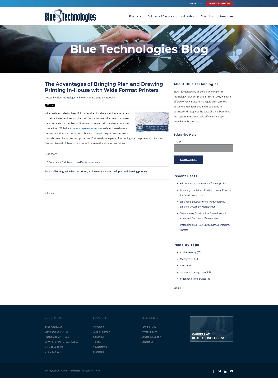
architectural (110, 171)
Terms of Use (148, 326)
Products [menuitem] (135, 16)
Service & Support (151, 336)
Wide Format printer (76, 171)
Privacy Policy (149, 331)
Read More (51, 153)
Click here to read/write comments (80, 162)
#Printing (58, 171)
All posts (49, 193)
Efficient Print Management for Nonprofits (203, 183)
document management (195, 272)
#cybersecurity (190, 252)
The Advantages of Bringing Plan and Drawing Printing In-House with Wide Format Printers (104, 87)
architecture (95, 171)
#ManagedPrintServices (195, 278)
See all (177, 287)
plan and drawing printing (132, 171)
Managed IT (189, 258)
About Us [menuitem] (206, 16)
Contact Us (195, 3)
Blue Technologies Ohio (69, 97)
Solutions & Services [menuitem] (161, 16)
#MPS (185, 265)
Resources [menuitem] (226, 16)
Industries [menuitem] (187, 16)
